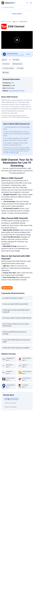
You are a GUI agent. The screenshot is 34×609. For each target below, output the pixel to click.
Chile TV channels (10, 152)
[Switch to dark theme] (27, 2)
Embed (21, 68)
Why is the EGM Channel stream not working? (14, 333)
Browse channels (17, 13)
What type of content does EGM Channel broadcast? (16, 311)
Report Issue (18, 64)
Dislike (17, 59)
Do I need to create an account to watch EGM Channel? (16, 325)
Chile (11, 83)
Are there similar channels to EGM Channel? (17, 318)
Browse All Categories (11, 407)
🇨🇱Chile (15, 21)
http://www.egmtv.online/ (17, 91)
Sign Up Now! (7, 288)
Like (5, 59)
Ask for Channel (9, 68)
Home (3, 21)
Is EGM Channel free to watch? (13, 298)
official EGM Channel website (21, 117)
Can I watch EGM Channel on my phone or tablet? (16, 341)
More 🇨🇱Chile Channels (11, 399)
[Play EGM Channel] (17, 40)
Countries (9, 21)
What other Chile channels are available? (16, 348)
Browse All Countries (10, 403)
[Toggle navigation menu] (31, 3)
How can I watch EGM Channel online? (16, 304)
